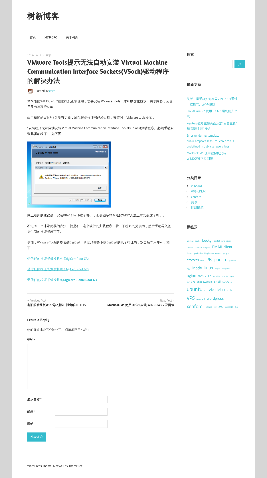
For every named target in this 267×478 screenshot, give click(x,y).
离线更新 (229, 307)
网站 (30, 423)
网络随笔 (197, 207)
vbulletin (217, 289)
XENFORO (50, 37)
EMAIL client (222, 247)
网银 (236, 307)
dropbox (207, 247)
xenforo (196, 196)
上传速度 (208, 307)
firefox (189, 253)
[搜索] (239, 64)
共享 (48, 55)
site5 (217, 281)
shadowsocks (205, 282)
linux (208, 267)
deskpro (198, 247)
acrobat (190, 240)
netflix (217, 268)
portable (216, 276)
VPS (191, 297)
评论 (31, 339)
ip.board (196, 186)
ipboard (220, 259)
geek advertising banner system (207, 253)
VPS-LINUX (198, 191)
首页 (33, 37)
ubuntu (194, 289)
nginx (191, 275)
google (226, 253)
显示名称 (34, 399)
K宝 (188, 268)
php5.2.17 (204, 276)
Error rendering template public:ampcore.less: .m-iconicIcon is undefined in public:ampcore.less (210, 141)
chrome (190, 247)
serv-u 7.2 (191, 281)
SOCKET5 (227, 282)
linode (196, 268)
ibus (202, 260)
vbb (205, 290)
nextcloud (226, 268)
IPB (208, 259)
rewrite (225, 276)
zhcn (52, 90)
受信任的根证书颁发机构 (62, 279)
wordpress (215, 298)
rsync (232, 276)
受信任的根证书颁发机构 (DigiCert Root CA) (58, 258)
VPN (229, 290)
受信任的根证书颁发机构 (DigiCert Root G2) (58, 269)
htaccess (193, 259)
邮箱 (31, 411)
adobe (198, 240)
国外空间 (218, 307)
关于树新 (72, 37)
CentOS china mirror (222, 240)
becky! (207, 240)
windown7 (200, 299)
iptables (232, 260)
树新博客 (43, 16)
